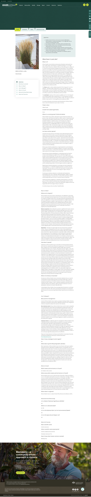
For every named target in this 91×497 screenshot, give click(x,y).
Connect (48, 5)
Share (71, 14)
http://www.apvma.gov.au (46, 336)
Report (43, 5)
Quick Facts (21, 82)
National (21, 5)
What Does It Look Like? (23, 84)
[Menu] (87, 5)
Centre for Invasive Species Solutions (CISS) (28, 481)
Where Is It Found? (22, 90)
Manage (38, 5)
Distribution (24, 29)
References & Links (40, 29)
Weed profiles (27, 5)
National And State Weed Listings (25, 92)
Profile (17, 29)
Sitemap (12, 495)
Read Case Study (20, 472)
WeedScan (60, 5)
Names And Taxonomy (23, 94)
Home (21, 14)
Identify (33, 5)
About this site (5, 495)
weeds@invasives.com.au (25, 484)
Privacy (9, 495)
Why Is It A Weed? (22, 86)
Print (75, 14)
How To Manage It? (22, 88)
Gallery (31, 29)
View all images (18, 73)
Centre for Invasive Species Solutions (8, 6)
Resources (54, 5)
